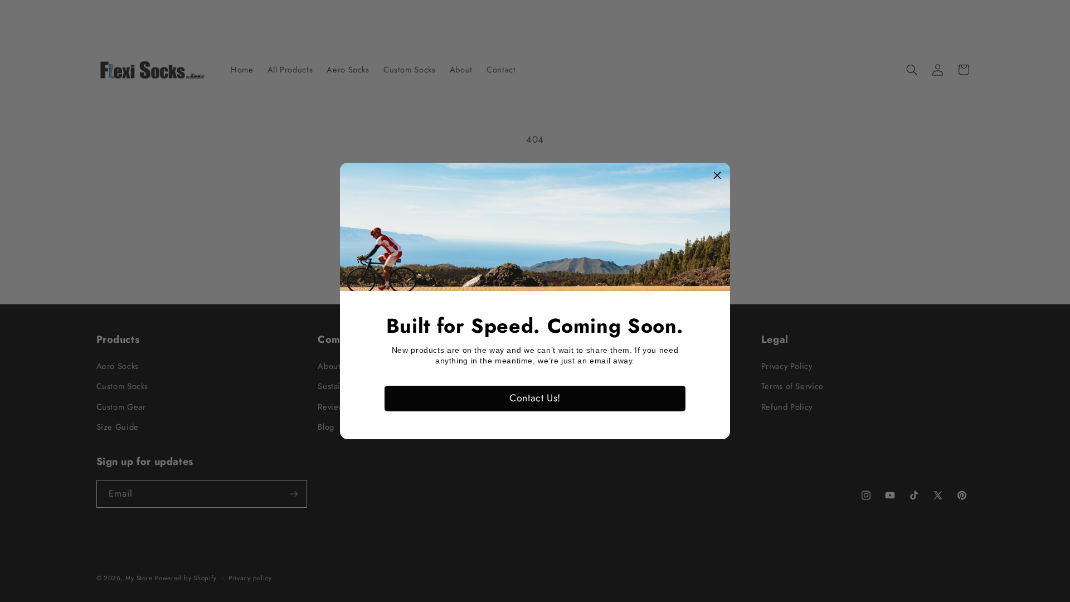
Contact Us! (535, 398)
